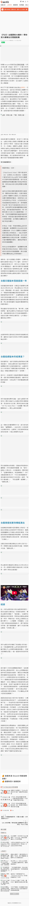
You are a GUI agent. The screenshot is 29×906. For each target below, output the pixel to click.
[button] (27, 1)
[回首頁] (5, 2)
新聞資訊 (15, 5)
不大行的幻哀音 (5, 810)
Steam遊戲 (22, 9)
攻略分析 (3, 5)
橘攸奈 (14, 9)
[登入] (25, 1)
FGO (13, 810)
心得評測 (9, 5)
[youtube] (23, 1)
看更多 (14, 894)
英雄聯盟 (8, 9)
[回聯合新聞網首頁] (1, 2)
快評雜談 (21, 5)
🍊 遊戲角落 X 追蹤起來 (11, 781)
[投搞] (21, 1)
